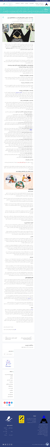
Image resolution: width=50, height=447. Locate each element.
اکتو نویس (6, 0)
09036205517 (44, 0)
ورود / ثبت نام (5, 432)
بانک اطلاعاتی (17, 3)
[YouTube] (3, 444)
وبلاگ (12, 431)
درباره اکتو (42, 4)
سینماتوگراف (18, 21)
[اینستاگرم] (9, 403)
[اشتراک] (3, 17)
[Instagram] (9, 444)
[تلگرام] (12, 403)
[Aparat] (11, 444)
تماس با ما (37, 4)
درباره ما (10, 0)
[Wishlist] (3, 0)
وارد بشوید (23, 347)
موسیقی (26, 3)
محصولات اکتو (5, 428)
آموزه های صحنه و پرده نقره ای (27, 21)
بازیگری (21, 21)
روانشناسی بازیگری (9, 384)
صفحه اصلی (11, 428)
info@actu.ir (37, 0)
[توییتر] (9, 405)
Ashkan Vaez (19, 19)
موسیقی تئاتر (10, 394)
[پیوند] (7, 405)
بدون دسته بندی (10, 380)
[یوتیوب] (5, 403)
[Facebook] (7, 444)
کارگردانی (11, 390)
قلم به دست (14, 21)
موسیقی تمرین (10, 396)
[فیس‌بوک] (7, 403)
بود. (17, 321)
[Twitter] (5, 444)
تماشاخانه (22, 3)
